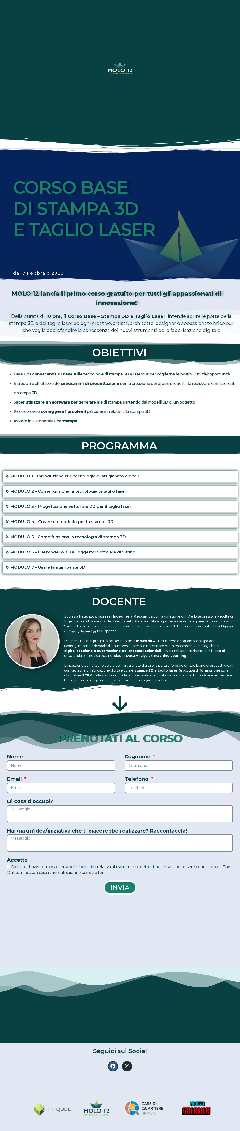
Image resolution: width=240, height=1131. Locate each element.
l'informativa (84, 867)
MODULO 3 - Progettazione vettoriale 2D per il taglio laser (70, 506)
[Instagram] (127, 1066)
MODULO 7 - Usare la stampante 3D (47, 567)
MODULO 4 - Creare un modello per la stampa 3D (62, 521)
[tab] (120, 477)
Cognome (138, 757)
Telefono (137, 779)
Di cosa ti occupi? (30, 801)
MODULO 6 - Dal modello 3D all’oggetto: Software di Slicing (72, 552)
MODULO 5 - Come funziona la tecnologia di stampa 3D (68, 537)
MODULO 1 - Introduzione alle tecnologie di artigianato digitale (75, 476)
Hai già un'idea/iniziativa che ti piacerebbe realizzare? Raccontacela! (97, 831)
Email (15, 779)
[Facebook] (113, 1066)
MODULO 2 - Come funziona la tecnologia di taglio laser (68, 491)
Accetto (17, 860)
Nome (15, 757)
